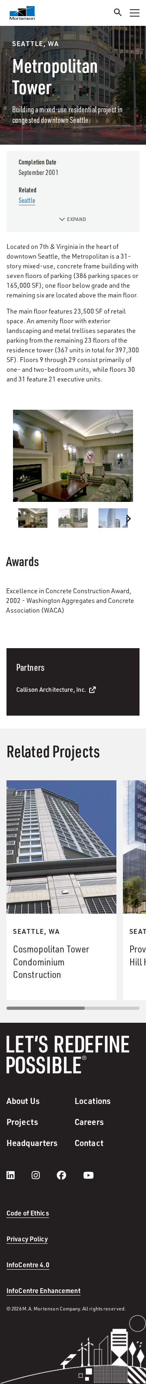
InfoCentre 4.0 (27, 1264)
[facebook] (69, 1175)
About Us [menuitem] (23, 1100)
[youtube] (88, 1175)
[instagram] (44, 1175)
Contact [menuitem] (89, 1143)
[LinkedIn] (18, 1175)
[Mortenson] (22, 13)
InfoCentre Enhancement (43, 1290)
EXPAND (76, 219)
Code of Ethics (27, 1213)
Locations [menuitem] (93, 1100)
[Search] (118, 13)
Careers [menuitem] (89, 1121)
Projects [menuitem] (22, 1121)
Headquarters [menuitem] (32, 1143)
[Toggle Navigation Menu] (135, 13)
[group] (73, 456)
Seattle (27, 200)
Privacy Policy (27, 1238)
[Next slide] (127, 519)
